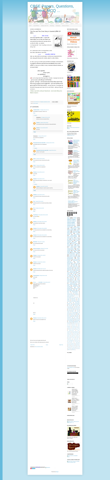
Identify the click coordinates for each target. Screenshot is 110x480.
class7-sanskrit (70, 304)
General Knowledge (71, 264)
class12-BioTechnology (71, 284)
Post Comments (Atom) (39, 346)
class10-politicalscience (70, 319)
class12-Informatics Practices (73, 253)
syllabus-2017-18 (70, 270)
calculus (70, 302)
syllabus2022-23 (73, 348)
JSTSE (74, 306)
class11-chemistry (74, 275)
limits (76, 289)
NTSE (76, 23)
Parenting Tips (75, 286)
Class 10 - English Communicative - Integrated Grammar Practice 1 (73, 201)
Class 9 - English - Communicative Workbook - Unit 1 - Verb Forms (76, 161)
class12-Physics (70, 248)
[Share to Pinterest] (57, 101)
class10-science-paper (71, 242)
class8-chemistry (77, 304)
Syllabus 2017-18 (44, 25)
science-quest (69, 306)
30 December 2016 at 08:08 (42, 228)
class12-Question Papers (71, 272)
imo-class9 (76, 305)
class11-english (77, 234)
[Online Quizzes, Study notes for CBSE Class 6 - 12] (73, 128)
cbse (79, 254)
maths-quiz (72, 315)
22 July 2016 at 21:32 (40, 172)
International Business (75, 335)
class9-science (71, 223)
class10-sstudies (76, 227)
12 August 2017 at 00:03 (41, 255)
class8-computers (75, 291)
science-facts (78, 347)
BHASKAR (35, 241)
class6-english (70, 251)
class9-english (71, 222)
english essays (77, 345)
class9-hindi (69, 233)
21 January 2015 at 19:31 (49, 142)
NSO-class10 (75, 273)
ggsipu (69, 328)
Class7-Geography (70, 316)
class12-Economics (70, 268)
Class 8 (62, 23)
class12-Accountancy (73, 271)
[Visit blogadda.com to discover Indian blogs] (32, 468)
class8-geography (77, 320)
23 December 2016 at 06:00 (42, 221)
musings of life (77, 329)
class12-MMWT (70, 341)
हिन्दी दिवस (73, 349)
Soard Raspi (35, 214)
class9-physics (75, 288)
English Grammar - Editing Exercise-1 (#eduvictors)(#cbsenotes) (76, 141)
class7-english (75, 243)
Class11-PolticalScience (75, 331)
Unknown (38, 122)
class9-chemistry (70, 276)
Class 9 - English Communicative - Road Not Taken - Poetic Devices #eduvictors (75, 408)
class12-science (73, 314)
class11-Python (69, 287)
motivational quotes (71, 329)
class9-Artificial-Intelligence (76, 327)
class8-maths (69, 240)
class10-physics (70, 244)
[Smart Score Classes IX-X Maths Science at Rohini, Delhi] (73, 462)
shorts (69, 348)
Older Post (61, 344)
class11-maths (73, 246)
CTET (30, 25)
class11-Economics (73, 283)
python (77, 315)
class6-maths (75, 263)
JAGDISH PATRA (36, 109)
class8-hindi (75, 250)
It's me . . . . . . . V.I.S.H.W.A (37, 282)
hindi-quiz (68, 322)
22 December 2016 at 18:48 (43, 214)
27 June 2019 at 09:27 (44, 127)
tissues (79, 348)
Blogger (57, 471)
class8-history (73, 300)
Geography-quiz (69, 334)
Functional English (76, 333)
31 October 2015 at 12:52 (45, 117)
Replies (35, 115)
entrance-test (72, 254)
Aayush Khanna (36, 275)
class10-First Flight (70, 318)
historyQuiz (73, 328)
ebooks (69, 345)
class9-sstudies (70, 229)
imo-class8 (70, 305)
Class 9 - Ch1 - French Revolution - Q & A (76, 171)
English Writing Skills (76, 332)
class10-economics (70, 274)
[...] (69, 394)
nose (68, 347)
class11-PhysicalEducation (71, 298)
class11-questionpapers (76, 303)
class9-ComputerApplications (73, 321)
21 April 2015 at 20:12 (52, 150)
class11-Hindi (78, 319)
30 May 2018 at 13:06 (43, 275)
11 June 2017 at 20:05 (44, 186)
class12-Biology (73, 235)
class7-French (71, 277)
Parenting (52, 25)
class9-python (78, 344)
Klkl (34, 208)
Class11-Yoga (69, 332)
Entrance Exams (65, 25)
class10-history (69, 282)
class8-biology (70, 320)
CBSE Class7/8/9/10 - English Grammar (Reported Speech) (76, 182)
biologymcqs (77, 270)
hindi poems (74, 346)
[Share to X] (55, 101)
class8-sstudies (77, 245)
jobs (72, 322)
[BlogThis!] (53, 101)
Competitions (75, 285)
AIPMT (75, 241)
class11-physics (70, 257)
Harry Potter (75, 334)
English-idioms (69, 333)
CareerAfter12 (36, 25)
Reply (34, 113)
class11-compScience (73, 256)
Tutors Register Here (70, 367)
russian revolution (72, 347)
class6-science (75, 239)
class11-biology (75, 252)
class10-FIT (78, 276)
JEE (73, 278)
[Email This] (52, 101)
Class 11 (47, 23)
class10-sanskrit (77, 282)
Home (30, 23)
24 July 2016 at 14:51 (40, 178)
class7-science (70, 237)
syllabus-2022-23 (71, 330)
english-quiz (69, 261)
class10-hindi (75, 232)
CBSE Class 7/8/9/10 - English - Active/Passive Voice (76, 192)
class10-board (76, 318)
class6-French (73, 299)
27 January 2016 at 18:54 (40, 158)
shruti (34, 158)
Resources (35, 23)
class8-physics (78, 343)
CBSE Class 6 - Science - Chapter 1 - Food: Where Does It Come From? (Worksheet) (75, 400)
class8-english (73, 228)
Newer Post (32, 344)
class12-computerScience (73, 249)
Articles (68, 292)
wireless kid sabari (36, 248)
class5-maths (76, 341)
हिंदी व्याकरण (69, 349)
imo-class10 (78, 328)
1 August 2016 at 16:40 (39, 201)
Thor (34, 201)
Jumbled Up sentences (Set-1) (76, 151)
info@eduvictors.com (70, 135)
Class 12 (41, 23)
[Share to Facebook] (56, 101)
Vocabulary (58, 25)
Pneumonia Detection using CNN (39, 142)
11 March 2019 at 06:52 (44, 122)
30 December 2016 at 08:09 (42, 235)
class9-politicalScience (71, 344)
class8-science (71, 225)
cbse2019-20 (69, 317)
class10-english (71, 219)
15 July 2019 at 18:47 (46, 282)
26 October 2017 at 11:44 (41, 268)
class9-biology (75, 260)
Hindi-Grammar (75, 292)
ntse (68, 218)
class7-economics (69, 342)
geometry (69, 346)
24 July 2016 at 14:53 (40, 194)
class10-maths (70, 226)
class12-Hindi (78, 307)
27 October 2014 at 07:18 (44, 109)
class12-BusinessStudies (72, 236)
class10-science (71, 221)
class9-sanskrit (35, 103)
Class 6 (71, 23)
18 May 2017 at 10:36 (44, 248)
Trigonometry (76, 316)
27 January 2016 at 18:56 (40, 165)
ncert (78, 346)
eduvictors (72, 345)
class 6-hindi (76, 317)
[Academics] (47, 467)
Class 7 (67, 23)
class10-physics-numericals (71, 313)
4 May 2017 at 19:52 (41, 241)
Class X (52, 23)
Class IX (57, 23)
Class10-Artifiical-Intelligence (75, 301)
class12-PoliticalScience (71, 290)
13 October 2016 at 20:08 (39, 208)
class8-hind (72, 343)
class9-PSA (76, 269)
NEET (68, 243)
